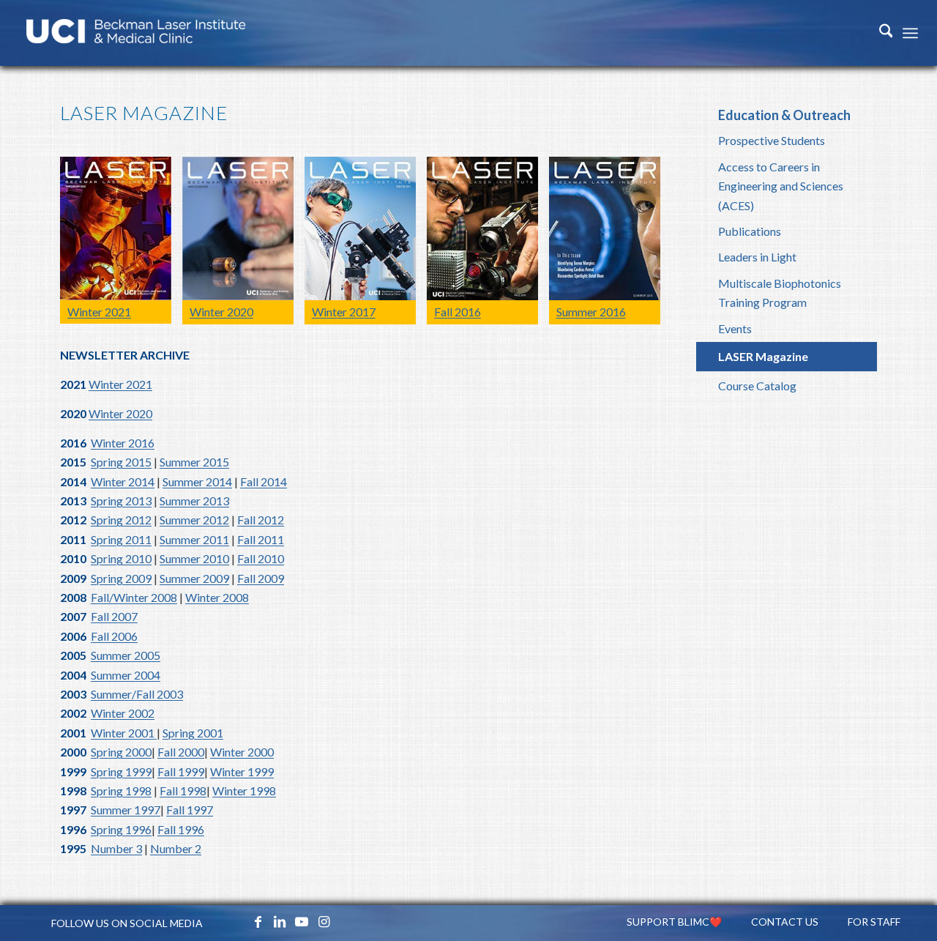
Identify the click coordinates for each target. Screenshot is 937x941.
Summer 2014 (197, 481)
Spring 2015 (121, 462)
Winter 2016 (122, 443)
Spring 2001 (193, 733)
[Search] (879, 33)
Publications (749, 231)
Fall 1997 (189, 810)
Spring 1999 (121, 771)
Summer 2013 (194, 500)
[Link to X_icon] (236, 921)
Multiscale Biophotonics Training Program (779, 292)
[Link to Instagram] (324, 921)
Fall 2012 (260, 520)
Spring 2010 (121, 558)
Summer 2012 (194, 520)
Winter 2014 (122, 481)
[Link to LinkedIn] (280, 921)
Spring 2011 (121, 539)
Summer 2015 (194, 462)
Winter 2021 (120, 384)
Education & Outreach (784, 115)
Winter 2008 (217, 597)
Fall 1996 (180, 829)
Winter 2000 (242, 752)
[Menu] (910, 33)
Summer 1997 (125, 810)
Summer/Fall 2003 (137, 694)
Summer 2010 (194, 558)
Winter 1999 (242, 771)
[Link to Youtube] (302, 921)
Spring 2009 (121, 578)
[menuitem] (879, 33)
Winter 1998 (244, 790)
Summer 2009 (194, 578)
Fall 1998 (183, 790)
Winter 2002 (122, 713)
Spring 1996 (121, 829)
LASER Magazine (763, 356)
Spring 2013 (121, 500)
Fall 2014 (263, 481)
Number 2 (175, 848)
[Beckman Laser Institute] (136, 33)
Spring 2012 (121, 520)
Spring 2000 (121, 752)
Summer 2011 (194, 539)
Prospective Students (771, 140)
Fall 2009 (260, 578)
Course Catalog (757, 386)
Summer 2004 (125, 675)
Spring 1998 (121, 790)
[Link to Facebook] (258, 921)
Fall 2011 (260, 539)
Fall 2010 (260, 558)
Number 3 (116, 848)
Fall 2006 (114, 636)
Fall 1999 (180, 771)
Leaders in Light (757, 257)
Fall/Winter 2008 (134, 597)
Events (735, 328)
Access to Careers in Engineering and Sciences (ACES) (780, 186)
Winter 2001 (124, 733)
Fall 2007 (114, 616)
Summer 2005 (125, 655)
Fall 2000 (180, 752)
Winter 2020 (120, 413)
